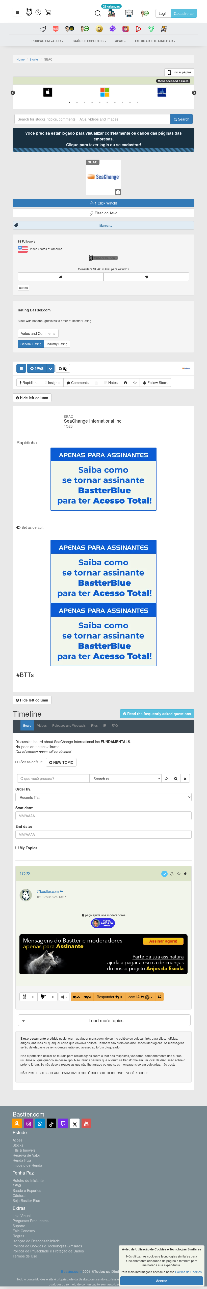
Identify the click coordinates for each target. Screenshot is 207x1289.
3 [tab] (84, 102)
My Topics (28, 847)
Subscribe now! (105, 258)
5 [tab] (99, 102)
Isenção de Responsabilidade (36, 1240)
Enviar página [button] (182, 72)
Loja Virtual (22, 1215)
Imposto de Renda (27, 1165)
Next (194, 93)
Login (163, 13)
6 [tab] (107, 102)
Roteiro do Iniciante (28, 1180)
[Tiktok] (51, 1123)
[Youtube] (86, 1123)
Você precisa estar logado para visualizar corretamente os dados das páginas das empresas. (103, 139)
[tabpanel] (47, 93)
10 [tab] (137, 102)
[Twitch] (63, 1123)
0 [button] (33, 996)
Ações (17, 1139)
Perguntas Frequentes (30, 1220)
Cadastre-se (184, 13)
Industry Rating (57, 344)
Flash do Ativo (105, 212)
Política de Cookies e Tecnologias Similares (47, 1245)
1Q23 (25, 873)
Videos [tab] (42, 725)
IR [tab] (104, 725)
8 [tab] (122, 102)
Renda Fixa (22, 1160)
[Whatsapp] (40, 1123)
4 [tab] (92, 102)
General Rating (30, 344)
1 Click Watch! (105, 203)
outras (23, 287)
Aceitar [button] (161, 1280)
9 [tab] (130, 102)
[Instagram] (28, 1123)
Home (20, 59)
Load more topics (106, 1020)
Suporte (19, 1225)
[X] (75, 1123)
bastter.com (50, 891)
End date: (23, 826)
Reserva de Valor (26, 1155)
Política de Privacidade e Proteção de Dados (48, 1250)
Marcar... (105, 225)
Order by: (23, 789)
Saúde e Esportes (27, 1190)
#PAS (17, 1185)
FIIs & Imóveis (24, 1150)
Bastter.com (71, 1271)
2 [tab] (77, 102)
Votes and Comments (38, 333)
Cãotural (19, 1195)
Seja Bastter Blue (26, 1200)
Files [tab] (94, 725)
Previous (12, 93)
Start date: (24, 807)
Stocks (34, 59)
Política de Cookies (188, 1272)
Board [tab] (27, 725)
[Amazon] (17, 1123)
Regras (18, 1235)
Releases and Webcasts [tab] (69, 725)
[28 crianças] (111, 13)
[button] (17, 12)
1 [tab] (69, 102)
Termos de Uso (25, 1255)
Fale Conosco (24, 1230)
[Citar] (160, 996)
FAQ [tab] (115, 725)
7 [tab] (114, 102)
